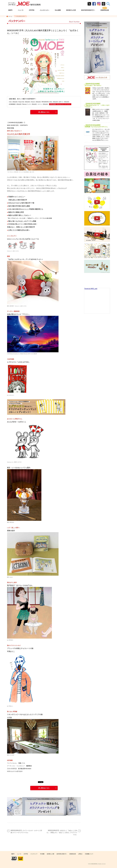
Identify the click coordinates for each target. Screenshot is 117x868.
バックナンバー (34, 853)
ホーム (10, 16)
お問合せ (80, 853)
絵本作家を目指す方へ (62, 853)
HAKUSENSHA (94, 863)
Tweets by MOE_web (90, 288)
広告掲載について (89, 853)
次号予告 (26, 853)
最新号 (12, 853)
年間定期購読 (60, 104)
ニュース (19, 853)
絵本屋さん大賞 (50, 853)
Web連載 (42, 853)
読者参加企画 (73, 853)
